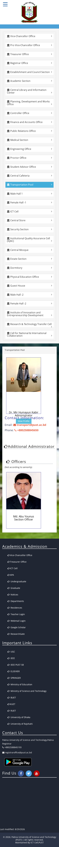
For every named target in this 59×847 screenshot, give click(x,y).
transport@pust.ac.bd (31, 425)
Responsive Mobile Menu (5, 4)
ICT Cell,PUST (37, 842)
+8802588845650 (27, 430)
